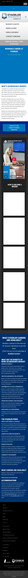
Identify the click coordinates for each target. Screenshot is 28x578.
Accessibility (6, 544)
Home (4, 505)
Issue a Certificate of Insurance (10, 538)
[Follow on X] (21, 1)
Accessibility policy (15, 495)
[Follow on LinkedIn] (23, 1)
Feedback (5, 550)
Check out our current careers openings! (14, 127)
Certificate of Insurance (8, 535)
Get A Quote (6, 526)
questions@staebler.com (11, 494)
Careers (5, 522)
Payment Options (7, 532)
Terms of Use (6, 556)
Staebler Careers (14, 353)
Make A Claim (6, 529)
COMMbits (14, 576)
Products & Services (8, 510)
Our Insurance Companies (9, 541)
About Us (5, 507)
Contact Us (5, 547)
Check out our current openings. (9, 477)
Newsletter (5, 519)
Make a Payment (12, 32)
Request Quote (1, 569)
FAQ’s (4, 513)
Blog (4, 516)
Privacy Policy (6, 553)
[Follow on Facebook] (18, 1)
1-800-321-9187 (9, 1)
